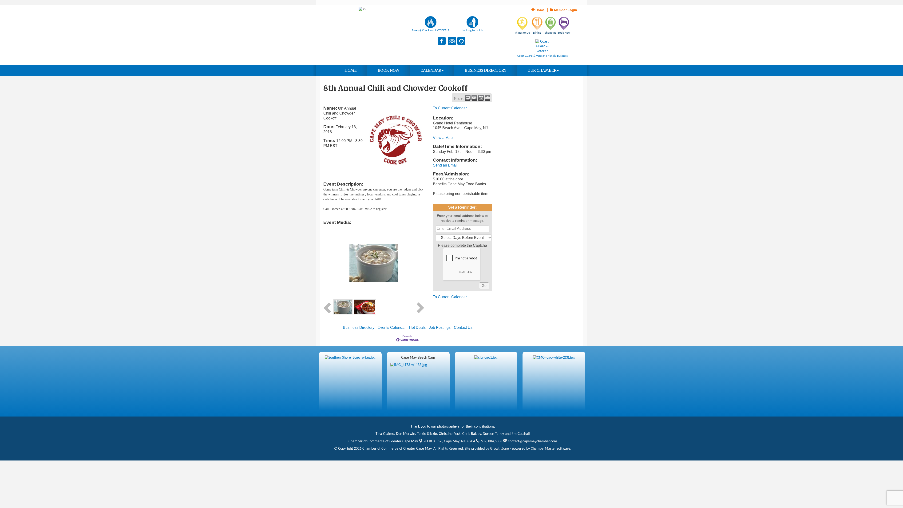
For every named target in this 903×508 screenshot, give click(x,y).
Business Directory (485, 70)
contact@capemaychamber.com (532, 441)
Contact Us (463, 327)
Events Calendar (392, 327)
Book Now (388, 70)
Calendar (430, 70)
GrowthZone (499, 449)
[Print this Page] (468, 98)
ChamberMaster (543, 449)
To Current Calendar (450, 108)
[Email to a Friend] (474, 98)
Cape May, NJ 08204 (449, 441)
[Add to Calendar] (481, 98)
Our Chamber (541, 70)
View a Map (443, 138)
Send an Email (445, 165)
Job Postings (440, 327)
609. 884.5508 (491, 441)
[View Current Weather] (487, 98)
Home (350, 70)
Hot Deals (417, 327)
